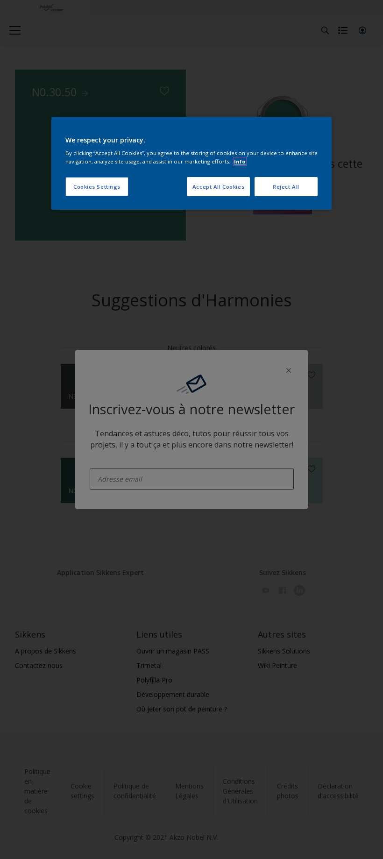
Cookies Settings (97, 186)
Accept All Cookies (218, 186)
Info (240, 161)
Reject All (286, 186)
